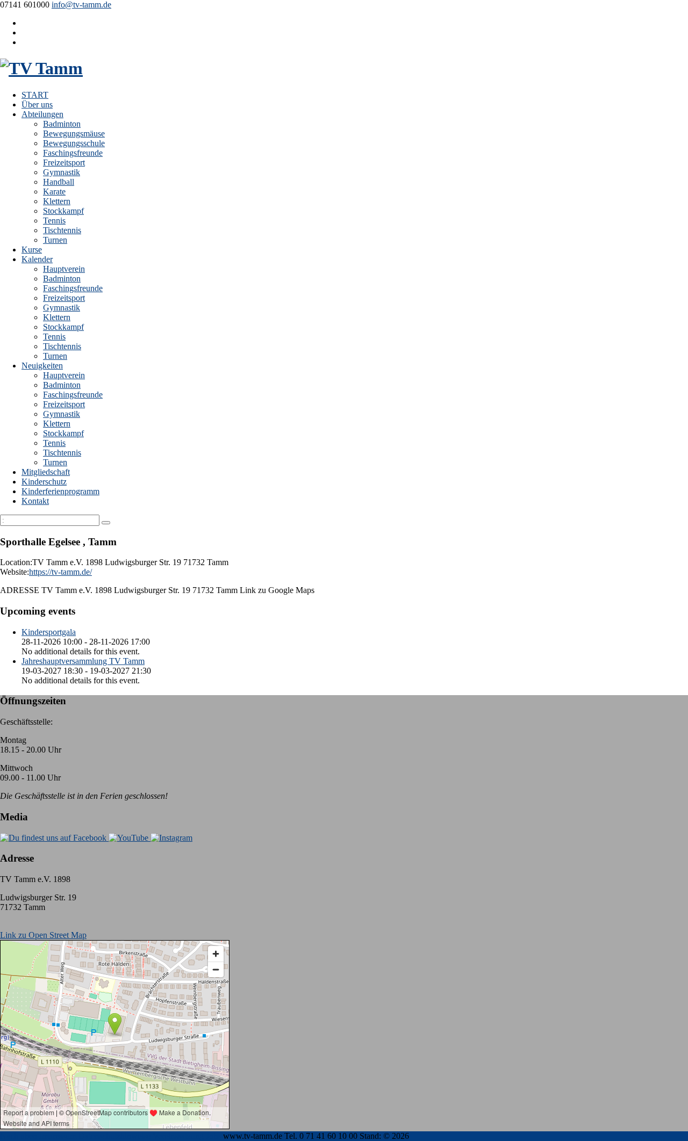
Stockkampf (63, 210)
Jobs (213, 1135)
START (35, 94)
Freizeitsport (64, 162)
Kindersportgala (49, 632)
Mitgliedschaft (46, 471)
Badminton (62, 123)
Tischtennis (62, 230)
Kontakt (35, 500)
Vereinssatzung (178, 1135)
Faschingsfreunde (73, 152)
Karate (54, 191)
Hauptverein (64, 268)
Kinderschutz (44, 481)
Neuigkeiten (42, 365)
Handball (58, 181)
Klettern (56, 201)
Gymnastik (61, 172)
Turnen (55, 239)
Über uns (37, 104)
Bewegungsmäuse (74, 133)
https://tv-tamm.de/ (60, 571)
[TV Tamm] (41, 68)
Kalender (37, 259)
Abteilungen (42, 114)
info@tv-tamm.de (81, 4)
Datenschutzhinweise (114, 1135)
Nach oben (18, 1135)
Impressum (57, 1135)
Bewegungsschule (74, 143)
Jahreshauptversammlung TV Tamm (83, 661)
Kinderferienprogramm (60, 491)
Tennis (54, 220)
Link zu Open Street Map (43, 935)
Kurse (32, 249)
